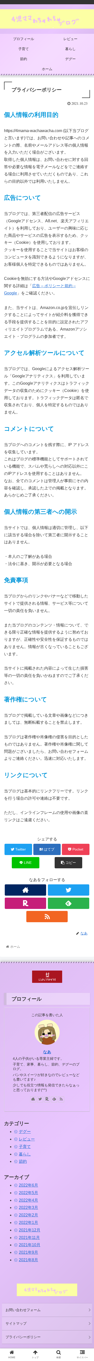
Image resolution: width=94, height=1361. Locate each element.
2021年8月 (28, 1260)
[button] (84, 777)
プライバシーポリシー (23, 1337)
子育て (25, 1146)
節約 (23, 1161)
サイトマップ (16, 1323)
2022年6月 (28, 1185)
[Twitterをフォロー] (68, 890)
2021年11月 (29, 1237)
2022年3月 (28, 1207)
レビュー (27, 1139)
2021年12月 (29, 1230)
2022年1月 (28, 1222)
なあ (47, 1052)
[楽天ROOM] (25, 903)
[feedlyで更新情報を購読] (68, 903)
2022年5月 (28, 1193)
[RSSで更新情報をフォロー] (47, 916)
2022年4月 (28, 1200)
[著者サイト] (25, 890)
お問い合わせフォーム (23, 1310)
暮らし (25, 1154)
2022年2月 (28, 1215)
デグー (25, 1131)
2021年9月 (28, 1252)
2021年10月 (29, 1245)
